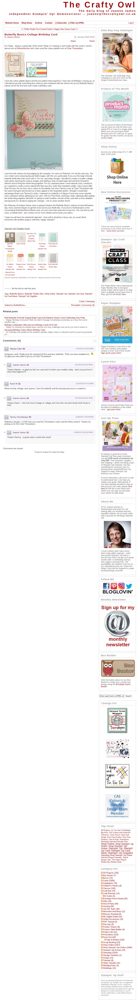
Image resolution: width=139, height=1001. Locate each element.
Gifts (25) (107, 901)
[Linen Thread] (21, 233)
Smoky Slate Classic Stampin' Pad (42, 266)
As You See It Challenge (120, 830)
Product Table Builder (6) (114, 929)
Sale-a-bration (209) (115, 940)
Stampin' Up (61, 294)
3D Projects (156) (111, 873)
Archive (38, 23)
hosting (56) (108, 906)
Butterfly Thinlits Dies (34, 294)
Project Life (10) (110, 932)
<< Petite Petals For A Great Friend (36, 29)
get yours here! (114, 409)
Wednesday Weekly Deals (111, 862)
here (20, 213)
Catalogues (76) (110, 883)
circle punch (115, 835)
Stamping (90, 301)
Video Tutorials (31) (111, 963)
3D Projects (105, 830)
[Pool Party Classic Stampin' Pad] (42, 233)
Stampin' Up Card (76, 294)
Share (73, 41)
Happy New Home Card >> (66, 29)
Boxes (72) (108, 878)
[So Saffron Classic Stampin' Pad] (10, 254)
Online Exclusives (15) (113, 919)
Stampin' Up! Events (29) (114, 950)
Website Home (12, 23)
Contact (48, 23)
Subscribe (62, 23)
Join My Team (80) (111, 909)
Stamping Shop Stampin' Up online (116, 855)
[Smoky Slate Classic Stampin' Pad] (42, 254)
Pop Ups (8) (108, 924)
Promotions (124, 839)
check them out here (115, 231)
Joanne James (13, 37)
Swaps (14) (108, 958)
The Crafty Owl (99, 4)
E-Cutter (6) (110, 896)
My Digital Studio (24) (112, 917)
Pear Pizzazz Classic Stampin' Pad (31, 266)
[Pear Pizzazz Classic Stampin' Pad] (31, 254)
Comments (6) (88, 305)
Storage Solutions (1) (112, 955)
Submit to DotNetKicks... (15, 305)
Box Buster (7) (109, 875)
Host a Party (114, 839)
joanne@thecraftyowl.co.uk (111, 13)
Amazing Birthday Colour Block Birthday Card (24, 330)
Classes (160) (109, 888)
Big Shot (104, 833)
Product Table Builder (20, 277)
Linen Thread (20, 243)
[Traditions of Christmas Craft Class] (117, 282)
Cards (82, 301)
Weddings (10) (109, 968)
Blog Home (27, 23)
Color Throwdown (74, 48)
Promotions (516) (110, 935)
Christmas (105, 835)
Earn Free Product (114, 837)
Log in (131, 23)
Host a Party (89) (110, 904)
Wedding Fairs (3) (111, 965)
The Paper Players (119, 860)
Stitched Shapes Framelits (111, 857)
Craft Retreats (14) (111, 893)
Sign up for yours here (111, 353)
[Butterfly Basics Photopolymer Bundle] (10, 233)
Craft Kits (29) (109, 891)
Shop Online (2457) (111, 945)
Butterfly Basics (17, 294)
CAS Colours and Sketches (119, 833)
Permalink (75, 305)
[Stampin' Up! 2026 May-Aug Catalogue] (117, 72)
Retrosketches (23, 48)
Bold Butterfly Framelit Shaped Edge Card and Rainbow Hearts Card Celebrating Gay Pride (44, 318)
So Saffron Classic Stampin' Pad (10, 266)
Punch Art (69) (109, 937)
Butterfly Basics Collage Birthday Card (31, 34)
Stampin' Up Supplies (27, 296)
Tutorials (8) (108, 960)
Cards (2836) (109, 880)
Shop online (50, 294)
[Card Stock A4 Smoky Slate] (53, 254)
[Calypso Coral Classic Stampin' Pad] (21, 254)
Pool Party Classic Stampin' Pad (42, 246)
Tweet (92, 41)
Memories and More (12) (114, 911)
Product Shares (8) (111, 927)
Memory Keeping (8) (112, 914)
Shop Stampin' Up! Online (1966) (117, 947)
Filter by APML (77, 23)
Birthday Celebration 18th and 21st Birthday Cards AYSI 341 (30, 325)
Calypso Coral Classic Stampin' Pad (20, 266)
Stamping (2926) (110, 953)
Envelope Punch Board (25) (115, 899)
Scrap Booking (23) (111, 942)
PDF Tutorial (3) (110, 922)
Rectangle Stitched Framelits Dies (114, 842)
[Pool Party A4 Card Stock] (53, 233)
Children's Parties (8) (112, 886)
